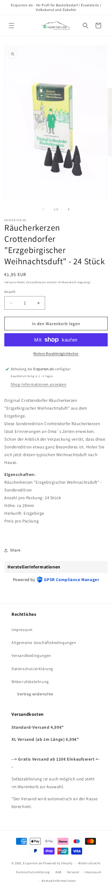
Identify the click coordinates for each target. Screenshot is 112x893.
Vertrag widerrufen (35, 694)
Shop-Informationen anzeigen (38, 384)
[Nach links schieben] (43, 209)
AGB (58, 872)
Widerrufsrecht (89, 863)
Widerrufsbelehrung (30, 681)
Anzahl (9, 291)
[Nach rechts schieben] (68, 209)
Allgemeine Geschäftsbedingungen (43, 642)
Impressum (21, 629)
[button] (11, 25)
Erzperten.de (32, 863)
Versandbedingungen (31, 655)
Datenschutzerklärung (32, 668)
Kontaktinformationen (59, 881)
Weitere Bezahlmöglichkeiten (56, 353)
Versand (73, 872)
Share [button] (15, 550)
